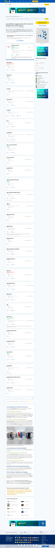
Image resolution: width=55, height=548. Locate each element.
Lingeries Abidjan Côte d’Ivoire (28, 491)
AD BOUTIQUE (9, 365)
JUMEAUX (37, 65)
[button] (45, 34)
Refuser (40, 546)
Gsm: (30, 50)
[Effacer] (25, 4)
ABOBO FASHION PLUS (11, 258)
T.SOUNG (11, 508)
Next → (33, 398)
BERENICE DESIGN (27, 508)
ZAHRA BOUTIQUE (13, 501)
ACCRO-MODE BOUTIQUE (11, 330)
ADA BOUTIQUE (10, 387)
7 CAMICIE (8, 110)
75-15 (7, 120)
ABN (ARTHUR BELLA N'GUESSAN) (13, 249)
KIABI (36, 60)
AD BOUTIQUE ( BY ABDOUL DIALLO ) (14, 377)
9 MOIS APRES (9, 132)
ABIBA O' (8, 203)
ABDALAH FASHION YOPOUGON (13, 179)
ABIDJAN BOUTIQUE (10, 214)
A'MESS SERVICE (10, 168)
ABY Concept (9, 316)
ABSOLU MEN (9, 294)
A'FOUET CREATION (10, 157)
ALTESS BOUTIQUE (14, 45)
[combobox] (7, 4)
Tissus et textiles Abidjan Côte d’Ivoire (12, 494)
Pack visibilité (35, 1)
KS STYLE (25, 511)
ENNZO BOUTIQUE (13, 511)
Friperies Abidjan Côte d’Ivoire (20, 491)
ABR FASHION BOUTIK (11, 283)
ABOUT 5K (9, 270)
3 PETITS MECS (9, 99)
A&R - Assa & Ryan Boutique (12, 144)
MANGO (37, 70)
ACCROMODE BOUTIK (11, 341)
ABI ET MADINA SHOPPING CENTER (13, 192)
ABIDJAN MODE (10, 226)
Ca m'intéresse (20, 40)
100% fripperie (9, 62)
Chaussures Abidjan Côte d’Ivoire (11, 491)
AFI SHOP (11, 515)
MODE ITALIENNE (26, 501)
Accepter (45, 546)
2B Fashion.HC (9, 75)
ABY (7, 304)
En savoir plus (7, 546)
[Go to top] (52, 544)
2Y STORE (8, 88)
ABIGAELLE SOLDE (10, 238)
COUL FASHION (26, 515)
